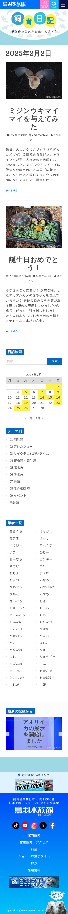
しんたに (15, 622)
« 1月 (28, 418)
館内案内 (34, 835)
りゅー (44, 649)
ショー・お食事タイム (34, 856)
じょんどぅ (17, 615)
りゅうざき (47, 656)
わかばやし (47, 677)
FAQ (34, 863)
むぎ (42, 601)
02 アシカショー (21, 446)
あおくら (15, 531)
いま (12, 552)
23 (58, 402)
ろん (42, 664)
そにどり (15, 629)
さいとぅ (15, 601)
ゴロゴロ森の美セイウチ (34, 731)
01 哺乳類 (16, 439)
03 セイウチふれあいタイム (29, 453)
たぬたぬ (15, 649)
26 (26, 408)
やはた (44, 629)
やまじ (44, 636)
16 (58, 397)
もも (42, 615)
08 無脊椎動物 (19, 134)
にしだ (14, 684)
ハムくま (45, 545)
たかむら (15, 636)
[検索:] (34, 361)
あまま (14, 538)
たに (12, 643)
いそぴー (15, 545)
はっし (44, 538)
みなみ (44, 580)
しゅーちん (17, 608)
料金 (34, 849)
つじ (12, 656)
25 (18, 408)
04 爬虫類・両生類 (20, 275)
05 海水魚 (16, 467)
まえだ (44, 573)
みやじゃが (47, 587)
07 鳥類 (14, 481)
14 (42, 397)
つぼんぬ (15, 664)
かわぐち (15, 587)
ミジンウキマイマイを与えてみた (34, 119)
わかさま (45, 670)
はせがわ (45, 531)
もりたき (45, 622)
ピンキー (45, 559)
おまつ (14, 580)
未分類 (14, 502)
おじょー (15, 573)
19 (26, 402)
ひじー (44, 552)
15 (50, 397)
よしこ (44, 643)
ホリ (42, 566)
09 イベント (17, 495)
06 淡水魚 (16, 474)
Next (60, 734)
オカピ (14, 566)
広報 (42, 684)
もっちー (45, 608)
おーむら (15, 559)
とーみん (15, 670)
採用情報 (34, 870)
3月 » (39, 418)
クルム (14, 594)
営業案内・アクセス (34, 842)
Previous (3, 734)
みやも (44, 594)
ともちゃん (17, 677)
